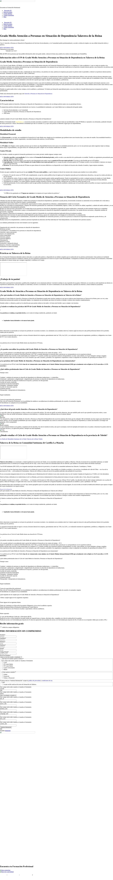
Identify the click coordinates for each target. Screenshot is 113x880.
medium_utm (3, 708)
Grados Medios (8, 13)
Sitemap (2, 878)
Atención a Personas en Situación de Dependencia (38, 93)
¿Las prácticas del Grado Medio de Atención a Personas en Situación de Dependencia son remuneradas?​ (29, 551)
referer (2, 693)
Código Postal (4, 652)
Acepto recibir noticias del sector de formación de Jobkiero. (19, 684)
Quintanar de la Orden (20, 439)
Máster (5, 669)
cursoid (2, 688)
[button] (56, 491)
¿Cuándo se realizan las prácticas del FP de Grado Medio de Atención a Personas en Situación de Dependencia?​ (31, 498)
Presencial (6, 676)
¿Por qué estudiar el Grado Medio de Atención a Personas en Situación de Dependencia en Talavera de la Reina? (31, 490)
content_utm (3, 723)
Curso (5, 662)
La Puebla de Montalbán (7, 439)
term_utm (2, 718)
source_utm (3, 703)
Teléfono (3, 645)
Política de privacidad (26, 875)
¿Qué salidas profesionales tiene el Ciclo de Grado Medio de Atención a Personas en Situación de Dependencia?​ (31, 558)
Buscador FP (7, 10)
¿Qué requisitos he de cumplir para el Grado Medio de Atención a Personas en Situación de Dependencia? (29, 594)
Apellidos (3, 638)
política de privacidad (34, 680)
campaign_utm (4, 713)
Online (5, 674)
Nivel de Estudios (5, 655)
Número (2, 641)
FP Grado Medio (8, 664)
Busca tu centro (8, 12)
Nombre (2, 635)
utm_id (2, 698)
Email (2, 648)
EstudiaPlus (3, 875)
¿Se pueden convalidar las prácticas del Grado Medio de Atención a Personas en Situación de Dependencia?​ (30, 540)
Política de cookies (38, 875)
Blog (5, 17)
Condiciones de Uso (13, 875)
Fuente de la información (6, 489)
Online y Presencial (9, 678)
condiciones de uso (47, 680)
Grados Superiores (9, 15)
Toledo (40, 439)
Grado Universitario (9, 667)
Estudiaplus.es (20, 122)
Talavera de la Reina (32, 439)
